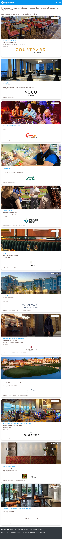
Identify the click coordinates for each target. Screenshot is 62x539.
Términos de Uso (25, 532)
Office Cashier (7, 168)
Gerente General (7, 211)
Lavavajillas (6, 83)
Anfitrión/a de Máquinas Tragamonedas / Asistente (17, 423)
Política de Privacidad (34, 532)
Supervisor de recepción (9, 40)
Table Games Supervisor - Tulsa (11, 125)
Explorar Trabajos (28, 529)
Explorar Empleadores (37, 529)
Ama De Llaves (7, 296)
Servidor (5, 253)
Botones (5, 381)
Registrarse (14, 529)
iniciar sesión (20, 529)
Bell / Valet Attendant (9, 466)
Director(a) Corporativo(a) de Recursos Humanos (17, 508)
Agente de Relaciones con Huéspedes (13, 338)
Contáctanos (42, 532)
